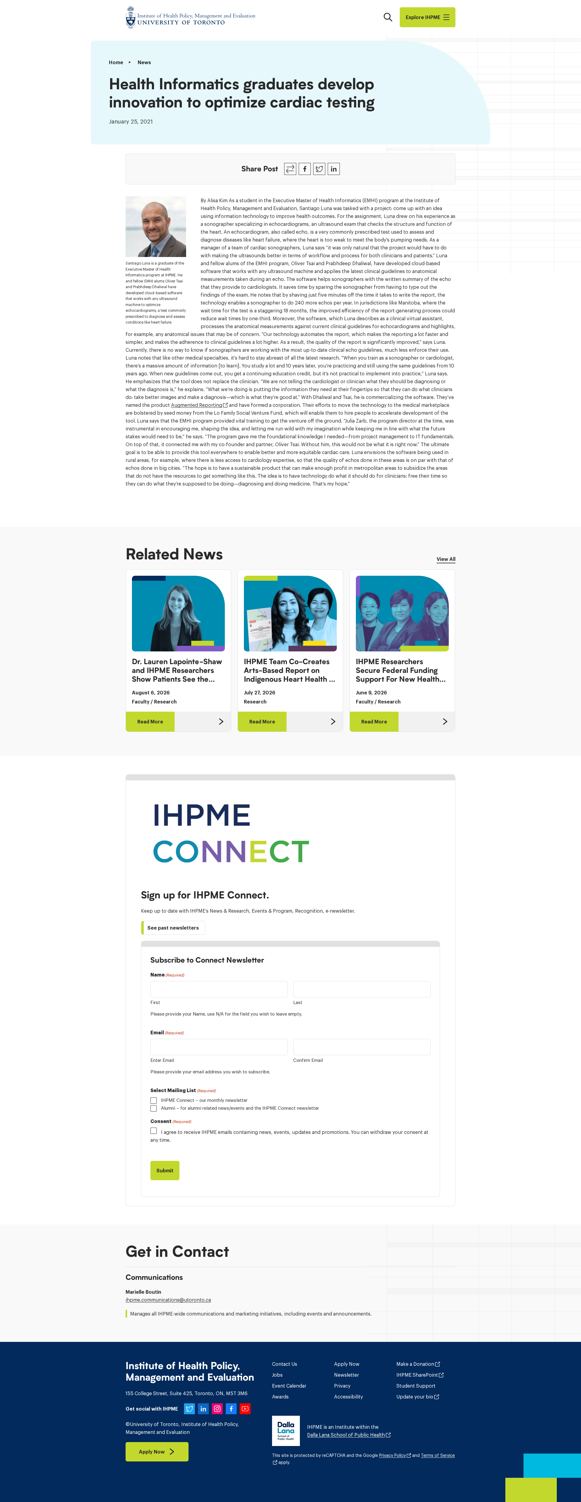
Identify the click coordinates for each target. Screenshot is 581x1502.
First (155, 1002)
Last (297, 1002)
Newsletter (346, 1374)
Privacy (342, 1385)
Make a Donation (415, 1364)
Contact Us (284, 1364)
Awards (280, 1396)
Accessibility (348, 1396)
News (144, 62)
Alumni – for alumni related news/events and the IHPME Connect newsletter (240, 1108)
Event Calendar (289, 1385)
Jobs (277, 1374)
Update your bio (414, 1396)
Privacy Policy (392, 1455)
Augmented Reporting (196, 405)
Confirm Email (308, 1060)
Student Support (415, 1385)
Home (116, 62)
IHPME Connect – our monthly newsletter (204, 1100)
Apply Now (346, 1364)
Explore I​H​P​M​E (423, 17)
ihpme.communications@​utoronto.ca (168, 1299)
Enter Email (162, 1060)
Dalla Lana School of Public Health (346, 1434)
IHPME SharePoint (417, 1374)
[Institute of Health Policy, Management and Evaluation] (191, 17)
